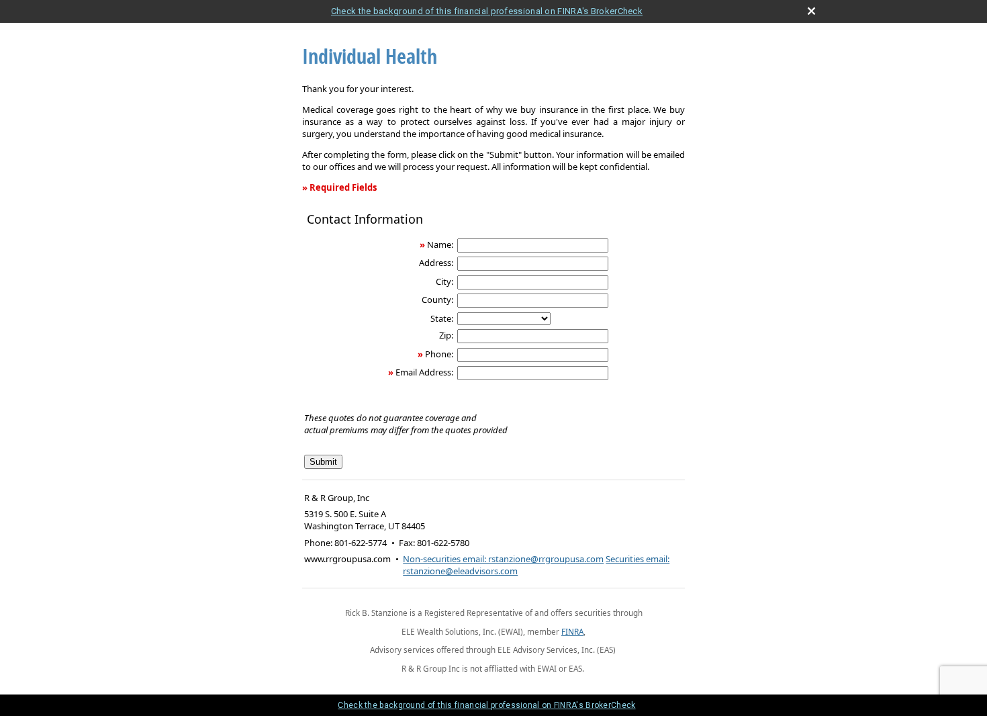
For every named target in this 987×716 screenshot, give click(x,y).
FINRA (572, 631)
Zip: (446, 335)
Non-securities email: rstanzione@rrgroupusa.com (503, 559)
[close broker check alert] (811, 11)
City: (444, 281)
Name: (440, 244)
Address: (436, 263)
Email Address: (424, 372)
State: (441, 318)
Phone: (439, 354)
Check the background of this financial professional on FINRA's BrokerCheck (487, 11)
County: (437, 300)
